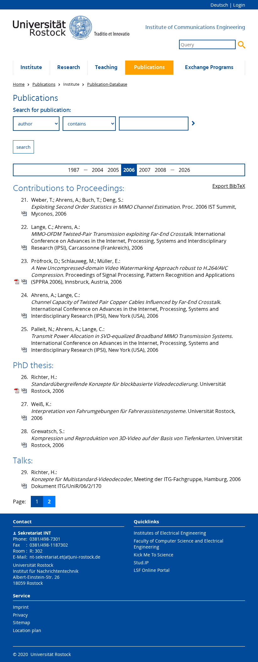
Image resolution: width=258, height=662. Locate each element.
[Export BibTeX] (24, 213)
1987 (73, 169)
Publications (149, 67)
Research (68, 67)
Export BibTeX (228, 186)
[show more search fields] (193, 123)
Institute (31, 67)
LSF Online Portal (152, 570)
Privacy (20, 615)
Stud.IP (141, 563)
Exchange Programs (209, 67)
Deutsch (219, 5)
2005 (113, 169)
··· (85, 169)
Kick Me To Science (153, 555)
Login (239, 5)
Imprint (21, 607)
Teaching (106, 67)
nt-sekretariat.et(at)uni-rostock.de (65, 557)
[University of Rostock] (71, 28)
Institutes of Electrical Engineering (170, 533)
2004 (97, 169)
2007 (144, 169)
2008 (160, 169)
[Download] (16, 281)
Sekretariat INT (34, 533)
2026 (184, 169)
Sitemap (21, 622)
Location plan (27, 630)
